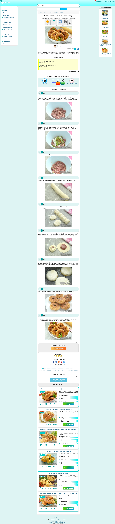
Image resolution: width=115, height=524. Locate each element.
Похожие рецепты (45, 18)
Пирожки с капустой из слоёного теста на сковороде (58, 430)
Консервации (6, 41)
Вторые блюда (6, 24)
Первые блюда (7, 22)
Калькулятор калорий (51, 515)
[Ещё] (78, 9)
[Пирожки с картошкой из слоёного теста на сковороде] (48, 501)
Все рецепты (63, 8)
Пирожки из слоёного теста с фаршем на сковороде (58, 389)
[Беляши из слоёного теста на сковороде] (58, 35)
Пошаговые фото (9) (66, 18)
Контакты (52, 517)
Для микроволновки (8, 39)
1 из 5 (55, 356)
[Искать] (78, 5)
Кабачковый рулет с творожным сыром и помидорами (105, 17)
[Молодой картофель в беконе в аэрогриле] (105, 22)
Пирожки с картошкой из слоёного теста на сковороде (58, 493)
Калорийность (58, 18)
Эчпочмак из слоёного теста (58, 473)
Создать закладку (59, 348)
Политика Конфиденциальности (57, 521)
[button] (65, 24)
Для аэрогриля (7, 32)
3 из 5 (58, 356)
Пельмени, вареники (8, 12)
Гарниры (5, 20)
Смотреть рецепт (68, 404)
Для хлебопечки (7, 34)
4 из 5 (60, 356)
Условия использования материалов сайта (57, 522)
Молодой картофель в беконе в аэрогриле (105, 26)
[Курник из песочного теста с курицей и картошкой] (105, 41)
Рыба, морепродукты (8, 17)
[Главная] (5, 2)
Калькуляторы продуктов (62, 515)
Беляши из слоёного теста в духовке (58, 451)
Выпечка (5, 10)
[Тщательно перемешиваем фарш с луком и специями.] (58, 165)
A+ (77, 48)
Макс (61, 519)
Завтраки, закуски (7, 27)
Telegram (64, 519)
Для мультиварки (7, 36)
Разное (5, 44)
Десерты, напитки (7, 29)
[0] (61, 23)
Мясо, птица (6, 15)
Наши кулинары (62, 517)
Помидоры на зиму (71, 8)
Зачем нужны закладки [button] (58, 351)
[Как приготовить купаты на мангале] (105, 32)
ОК (58, 519)
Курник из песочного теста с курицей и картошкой (105, 45)
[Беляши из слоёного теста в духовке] (48, 459)
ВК (56, 519)
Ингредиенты (52, 18)
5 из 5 (62, 356)
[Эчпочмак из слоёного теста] (48, 480)
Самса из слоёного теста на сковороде (58, 409)
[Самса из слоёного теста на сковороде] (48, 416)
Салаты (5, 8)
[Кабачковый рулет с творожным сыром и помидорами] (105, 12)
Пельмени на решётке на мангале (105, 54)
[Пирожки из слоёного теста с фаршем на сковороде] (48, 396)
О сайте (56, 517)
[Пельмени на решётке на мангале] (105, 50)
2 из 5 (57, 356)
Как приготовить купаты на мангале (105, 35)
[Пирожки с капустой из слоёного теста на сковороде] (48, 437)
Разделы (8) (72, 18)
